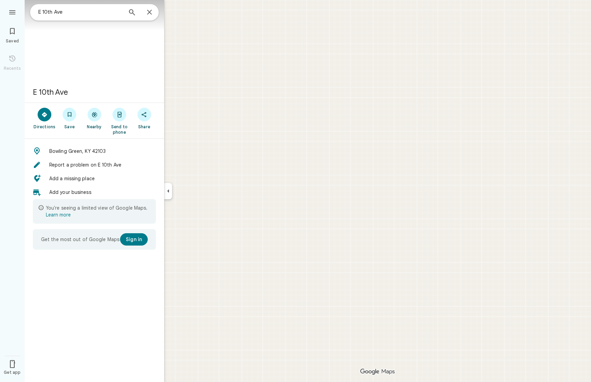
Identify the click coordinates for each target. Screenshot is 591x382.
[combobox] (80, 12)
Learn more (58, 215)
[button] (94, 151)
